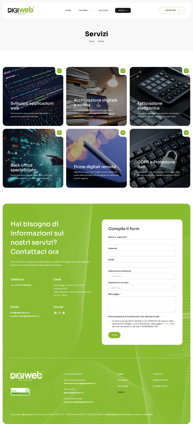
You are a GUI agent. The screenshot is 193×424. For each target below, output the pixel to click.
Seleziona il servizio (118, 282)
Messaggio (114, 294)
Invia (114, 335)
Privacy (166, 323)
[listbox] (142, 276)
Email (111, 259)
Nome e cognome (118, 237)
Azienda (112, 248)
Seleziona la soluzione (119, 271)
